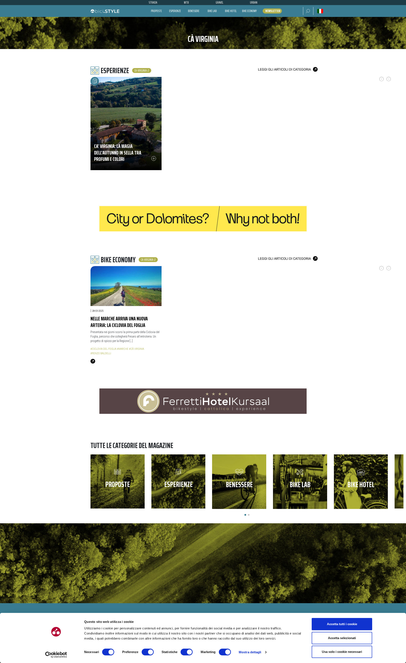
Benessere (193, 11)
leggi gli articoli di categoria (284, 69)
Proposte (156, 11)
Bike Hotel (231, 11)
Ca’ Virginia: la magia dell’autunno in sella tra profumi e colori (117, 152)
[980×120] (203, 218)
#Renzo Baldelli (101, 353)
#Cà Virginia (136, 348)
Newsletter (272, 11)
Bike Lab (212, 11)
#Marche (122, 348)
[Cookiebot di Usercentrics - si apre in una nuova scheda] (56, 655)
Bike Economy (249, 11)
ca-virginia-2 (141, 70)
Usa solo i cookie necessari (342, 651)
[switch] (148, 652)
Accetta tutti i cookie (342, 624)
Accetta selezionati (342, 638)
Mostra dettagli (250, 652)
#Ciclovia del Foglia (103, 348)
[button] (308, 11)
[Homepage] (105, 11)
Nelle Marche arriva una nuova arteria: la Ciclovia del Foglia (119, 321)
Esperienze (175, 11)
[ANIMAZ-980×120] (203, 401)
